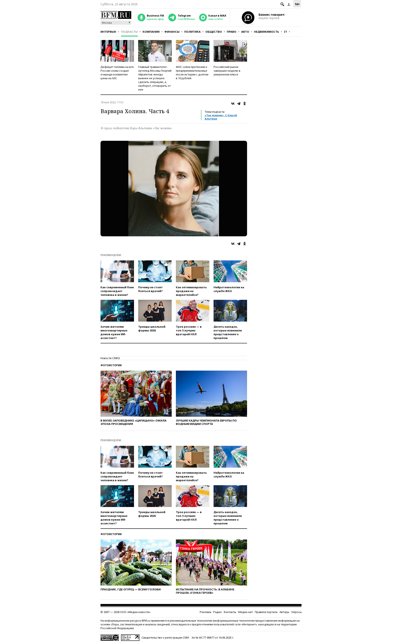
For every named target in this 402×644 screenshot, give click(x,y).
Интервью (108, 32)
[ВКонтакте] (232, 103)
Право (231, 32)
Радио (217, 612)
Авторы (284, 612)
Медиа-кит (245, 612)
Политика (192, 32)
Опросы (296, 612)
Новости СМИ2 (110, 358)
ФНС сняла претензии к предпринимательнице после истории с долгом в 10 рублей (192, 72)
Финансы (171, 32)
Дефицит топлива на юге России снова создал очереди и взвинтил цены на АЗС (117, 72)
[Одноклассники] (244, 103)
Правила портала (266, 612)
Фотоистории (111, 365)
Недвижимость (266, 32)
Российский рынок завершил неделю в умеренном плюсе (227, 70)
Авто (245, 32)
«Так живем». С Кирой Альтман (221, 117)
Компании (151, 32)
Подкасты (129, 32)
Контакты (230, 612)
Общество (213, 32)
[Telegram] (238, 103)
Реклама (205, 612)
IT (285, 32)
